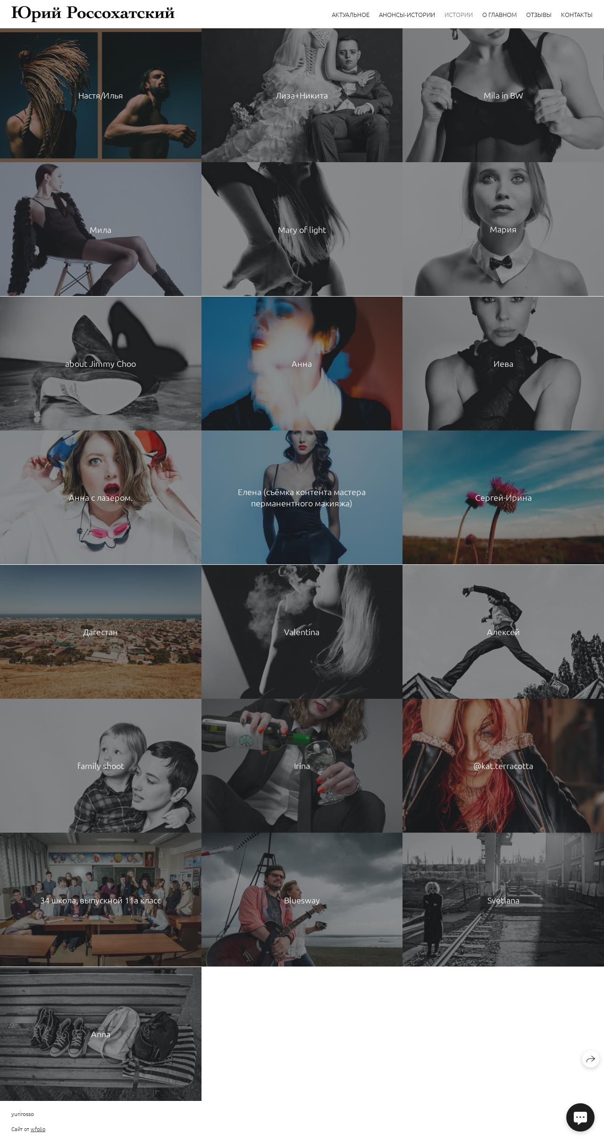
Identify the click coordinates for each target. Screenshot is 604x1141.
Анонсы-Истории (407, 14)
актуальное (350, 14)
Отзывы (539, 14)
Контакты (577, 14)
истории (459, 14)
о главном (499, 14)
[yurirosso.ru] (93, 14)
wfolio (38, 1129)
